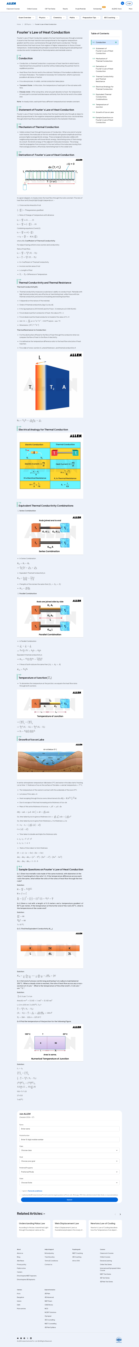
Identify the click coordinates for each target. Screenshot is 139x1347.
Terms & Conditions (51, 1261)
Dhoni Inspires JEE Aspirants (26, 1279)
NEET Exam (48, 1301)
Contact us (48, 1264)
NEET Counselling (50, 1323)
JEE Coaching (76, 1257)
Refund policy (49, 1253)
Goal (21, 1157)
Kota (18, 1293)
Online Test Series (106, 1264)
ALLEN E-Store (116, 9)
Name (21, 1124)
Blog (18, 1257)
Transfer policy (50, 1257)
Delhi (18, 1305)
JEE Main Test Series (106, 1281)
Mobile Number (24, 1135)
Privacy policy (21, 1264)
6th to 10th (76, 1261)
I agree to (25, 1191)
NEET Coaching (77, 1253)
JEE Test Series (105, 1278)
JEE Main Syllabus (50, 1327)
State (21, 1178)
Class (21, 1146)
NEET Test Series (105, 1274)
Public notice (21, 1268)
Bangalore (20, 1297)
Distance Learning (106, 1261)
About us (20, 1253)
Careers (19, 1272)
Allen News (20, 1261)
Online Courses (105, 1257)
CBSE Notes (49, 1305)
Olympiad (48, 1316)
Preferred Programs (26, 1168)
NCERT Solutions (50, 1312)
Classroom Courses (13, 9)
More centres (21, 1308)
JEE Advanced (49, 1297)
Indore (19, 1301)
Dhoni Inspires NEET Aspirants (27, 1276)
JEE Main (47, 1293)
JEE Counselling (50, 1320)
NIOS (46, 1308)
